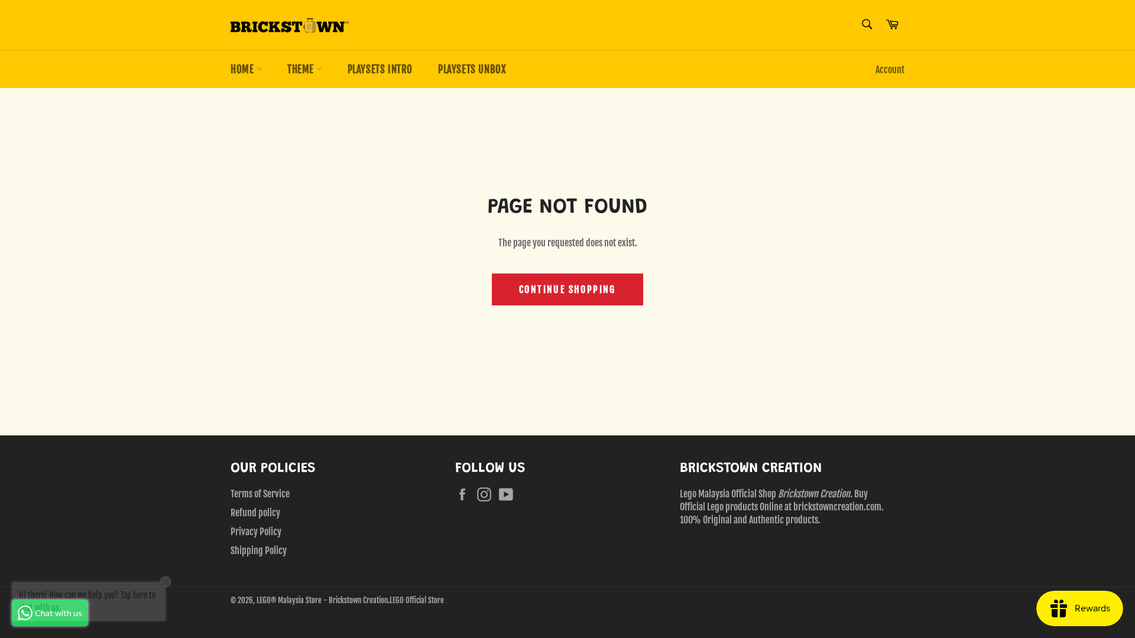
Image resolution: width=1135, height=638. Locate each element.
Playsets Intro (380, 69)
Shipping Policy (259, 550)
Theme (302, 69)
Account (889, 70)
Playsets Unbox (472, 69)
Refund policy (255, 513)
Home (244, 69)
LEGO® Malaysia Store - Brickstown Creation (322, 600)
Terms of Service (260, 494)
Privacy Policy (256, 532)
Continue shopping (567, 289)
